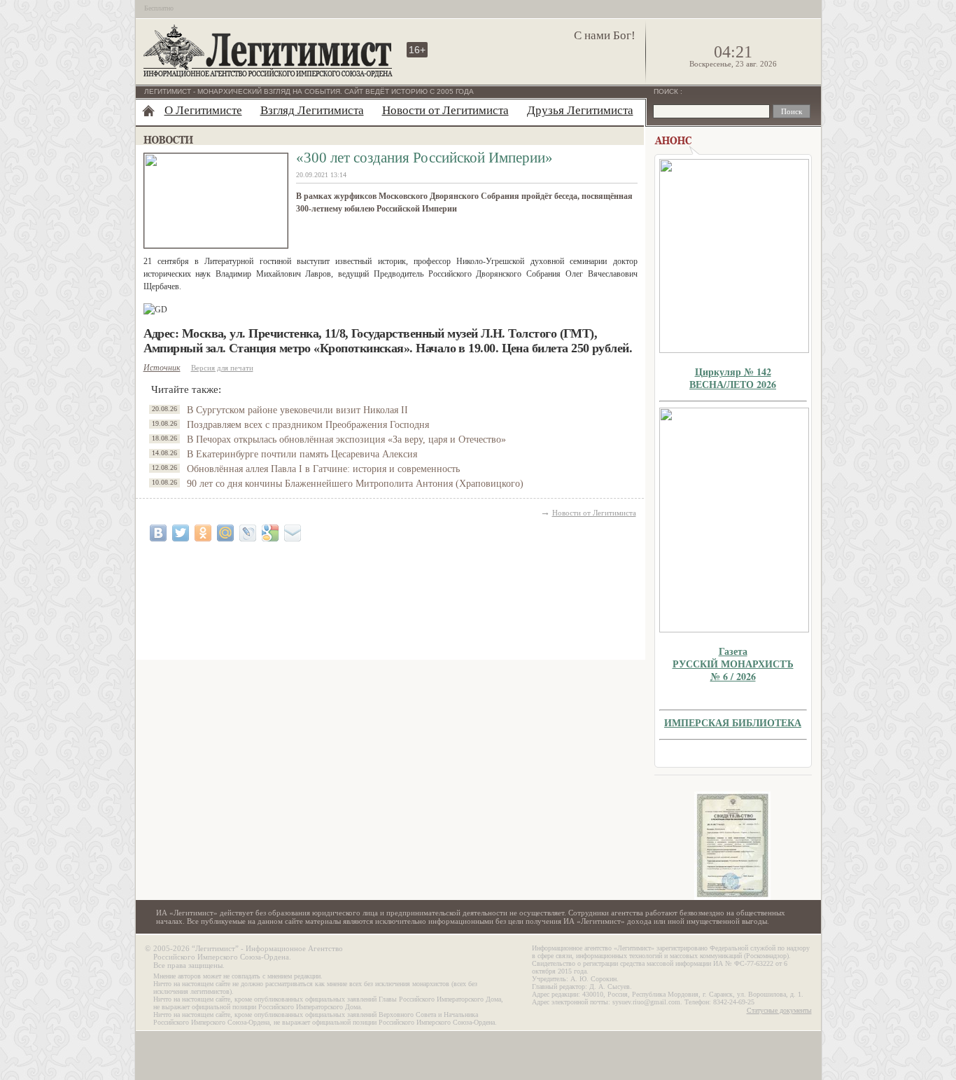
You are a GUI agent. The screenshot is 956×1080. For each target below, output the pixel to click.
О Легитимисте (203, 110)
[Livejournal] (247, 533)
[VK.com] (158, 533)
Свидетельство (732, 845)
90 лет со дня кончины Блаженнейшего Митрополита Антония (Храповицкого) (355, 483)
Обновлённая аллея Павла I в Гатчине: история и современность (323, 469)
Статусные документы (779, 1010)
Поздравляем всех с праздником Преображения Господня (308, 425)
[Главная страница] (148, 110)
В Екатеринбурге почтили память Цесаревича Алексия (302, 454)
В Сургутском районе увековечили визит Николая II (297, 410)
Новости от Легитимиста (445, 110)
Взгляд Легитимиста (312, 110)
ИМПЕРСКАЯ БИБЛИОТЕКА (732, 722)
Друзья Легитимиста (580, 110)
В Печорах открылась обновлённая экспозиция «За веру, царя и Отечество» (346, 439)
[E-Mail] (292, 533)
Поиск (667, 91)
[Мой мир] (225, 533)
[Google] (270, 533)
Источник (162, 368)
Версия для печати (222, 368)
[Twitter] (180, 533)
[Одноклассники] (203, 533)
